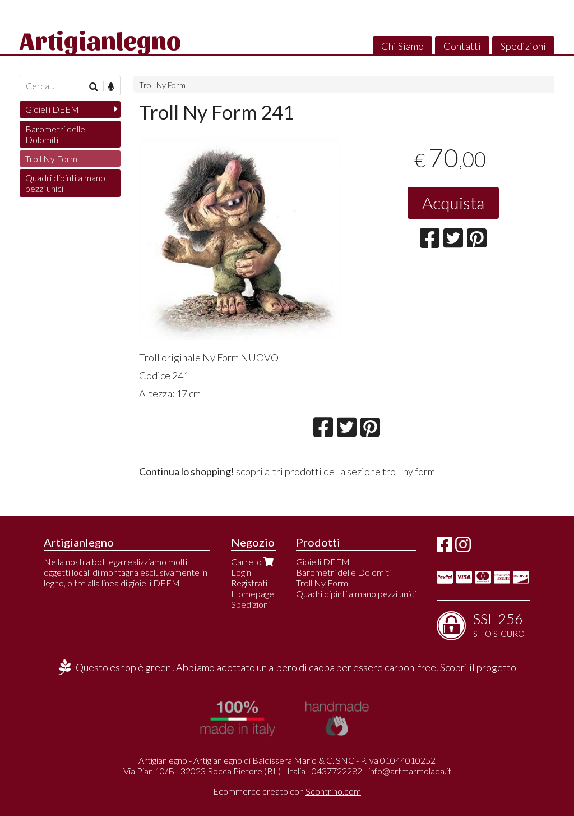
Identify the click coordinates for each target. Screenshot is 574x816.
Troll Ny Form (162, 85)
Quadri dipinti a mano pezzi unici (65, 183)
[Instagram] (463, 547)
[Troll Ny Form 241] (240, 238)
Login (241, 572)
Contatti (462, 46)
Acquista (453, 202)
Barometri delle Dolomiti (55, 134)
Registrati (249, 582)
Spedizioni (523, 46)
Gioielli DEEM (52, 109)
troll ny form (408, 471)
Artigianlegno (100, 39)
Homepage (252, 593)
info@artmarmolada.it (409, 770)
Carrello (247, 561)
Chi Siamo (402, 46)
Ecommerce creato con (287, 791)
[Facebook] (444, 547)
